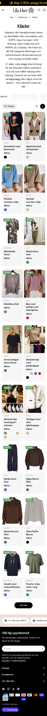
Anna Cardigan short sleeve (11, 361)
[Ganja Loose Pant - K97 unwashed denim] (5, 489)
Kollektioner (23, 17)
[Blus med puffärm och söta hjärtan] (34, 284)
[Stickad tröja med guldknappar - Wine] (39, 373)
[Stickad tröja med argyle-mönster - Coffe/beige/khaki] (17, 433)
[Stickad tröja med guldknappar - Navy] (35, 373)
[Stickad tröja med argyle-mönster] (12, 399)
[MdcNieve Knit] (12, 284)
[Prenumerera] (42, 648)
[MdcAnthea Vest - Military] (27, 262)
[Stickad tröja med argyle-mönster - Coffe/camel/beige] (5, 437)
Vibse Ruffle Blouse (32, 533)
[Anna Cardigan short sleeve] (12, 339)
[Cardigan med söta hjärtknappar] (34, 399)
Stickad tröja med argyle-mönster (10, 422)
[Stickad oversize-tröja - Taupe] (27, 209)
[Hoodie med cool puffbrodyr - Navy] (5, 594)
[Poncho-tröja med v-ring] (34, 563)
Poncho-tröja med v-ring (33, 586)
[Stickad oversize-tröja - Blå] (5, 209)
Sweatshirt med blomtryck (12, 148)
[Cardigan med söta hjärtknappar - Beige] (27, 433)
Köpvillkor (6, 660)
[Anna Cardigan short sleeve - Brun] (5, 370)
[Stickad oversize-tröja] (12, 178)
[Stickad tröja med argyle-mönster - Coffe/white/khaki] (9, 433)
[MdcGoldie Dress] (12, 231)
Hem (12, 17)
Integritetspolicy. (19, 660)
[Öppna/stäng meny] (2, 10)
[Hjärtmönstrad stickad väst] (34, 126)
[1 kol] (36, 106)
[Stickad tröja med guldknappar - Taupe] (31, 373)
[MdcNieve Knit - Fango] (5, 311)
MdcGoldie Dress (9, 253)
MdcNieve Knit (11, 304)
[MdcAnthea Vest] (34, 231)
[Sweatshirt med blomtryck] (12, 126)
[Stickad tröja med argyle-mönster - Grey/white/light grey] (5, 433)
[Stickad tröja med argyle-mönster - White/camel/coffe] (13, 433)
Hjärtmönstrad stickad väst (33, 148)
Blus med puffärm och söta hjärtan (32, 307)
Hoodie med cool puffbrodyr (12, 586)
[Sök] (38, 10)
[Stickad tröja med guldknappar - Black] (27, 377)
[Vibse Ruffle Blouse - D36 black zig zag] (27, 542)
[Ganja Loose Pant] (12, 458)
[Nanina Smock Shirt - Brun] (5, 542)
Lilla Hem (13, 704)
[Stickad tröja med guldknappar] (34, 339)
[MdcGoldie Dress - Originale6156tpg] (5, 262)
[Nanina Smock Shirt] (12, 511)
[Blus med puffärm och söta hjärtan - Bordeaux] (27, 317)
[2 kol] (42, 106)
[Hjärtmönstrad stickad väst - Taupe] (27, 157)
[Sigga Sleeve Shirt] (34, 458)
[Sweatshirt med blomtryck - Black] (5, 157)
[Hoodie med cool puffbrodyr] (12, 563)
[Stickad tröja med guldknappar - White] (27, 373)
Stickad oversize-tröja (11, 200)
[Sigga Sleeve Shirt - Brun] (27, 489)
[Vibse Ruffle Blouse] (34, 511)
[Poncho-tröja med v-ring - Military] (27, 594)
